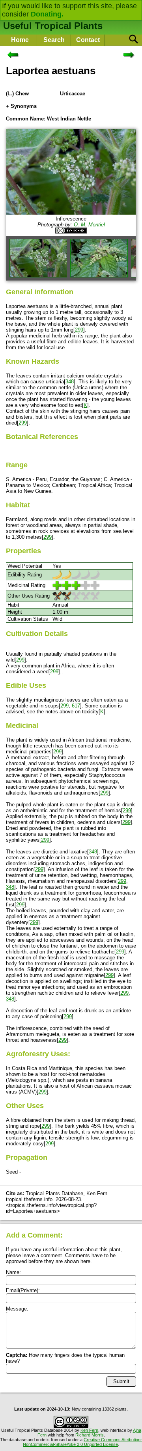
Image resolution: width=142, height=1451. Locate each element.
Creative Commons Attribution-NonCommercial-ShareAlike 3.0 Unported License (82, 1442)
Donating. (47, 14)
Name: (13, 1272)
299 (79, 330)
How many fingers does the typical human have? (65, 1358)
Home (20, 39)
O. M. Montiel (89, 225)
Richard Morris (89, 1435)
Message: (17, 1309)
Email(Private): (23, 1290)
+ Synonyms (21, 106)
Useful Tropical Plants (53, 25)
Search (54, 39)
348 (69, 382)
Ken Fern (89, 1430)
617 (76, 706)
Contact (88, 39)
